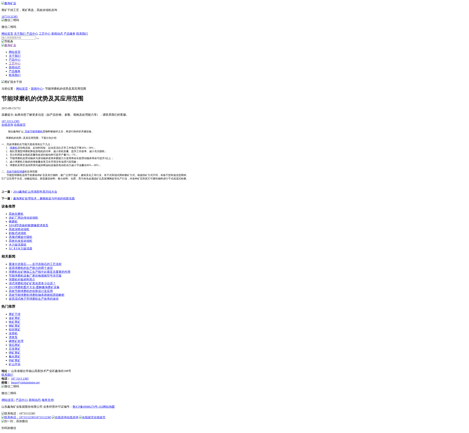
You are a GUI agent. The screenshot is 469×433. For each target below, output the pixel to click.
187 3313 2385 (20, 378)
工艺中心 (45, 33)
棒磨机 (13, 221)
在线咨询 (72, 417)
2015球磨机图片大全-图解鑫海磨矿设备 (34, 287)
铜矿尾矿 (15, 325)
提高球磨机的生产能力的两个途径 (31, 267)
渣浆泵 (13, 337)
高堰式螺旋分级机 (20, 236)
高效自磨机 (16, 213)
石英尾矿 (15, 348)
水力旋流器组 (17, 244)
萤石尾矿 (15, 344)
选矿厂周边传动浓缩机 (23, 217)
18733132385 (9, 16)
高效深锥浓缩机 (19, 229)
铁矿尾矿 (15, 321)
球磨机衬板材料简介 (22, 279)
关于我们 (20, 33)
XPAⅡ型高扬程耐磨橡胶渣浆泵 (28, 225)
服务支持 (47, 399)
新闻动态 (57, 33)
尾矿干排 (15, 314)
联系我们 (82, 33)
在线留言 (100, 417)
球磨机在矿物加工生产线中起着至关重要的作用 (39, 271)
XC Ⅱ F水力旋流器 (20, 248)
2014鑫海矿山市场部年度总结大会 (35, 191)
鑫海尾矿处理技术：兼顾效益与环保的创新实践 (44, 198)
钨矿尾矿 (15, 360)
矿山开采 (15, 364)
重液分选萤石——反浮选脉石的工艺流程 (35, 264)
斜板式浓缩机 (17, 233)
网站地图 (109, 406)
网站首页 (7, 33)
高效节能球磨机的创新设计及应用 (31, 291)
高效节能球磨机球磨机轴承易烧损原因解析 (36, 294)
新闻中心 (37, 88)
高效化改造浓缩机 (20, 240)
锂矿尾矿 (15, 352)
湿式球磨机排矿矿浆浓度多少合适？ (32, 283)
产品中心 (32, 33)
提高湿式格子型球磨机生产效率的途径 (34, 298)
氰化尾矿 (15, 356)
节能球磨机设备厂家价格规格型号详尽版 (35, 275)
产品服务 (69, 33)
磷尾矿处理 (16, 341)
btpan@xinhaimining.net (25, 382)
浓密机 (13, 333)
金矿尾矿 (15, 318)
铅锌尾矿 (15, 329)
